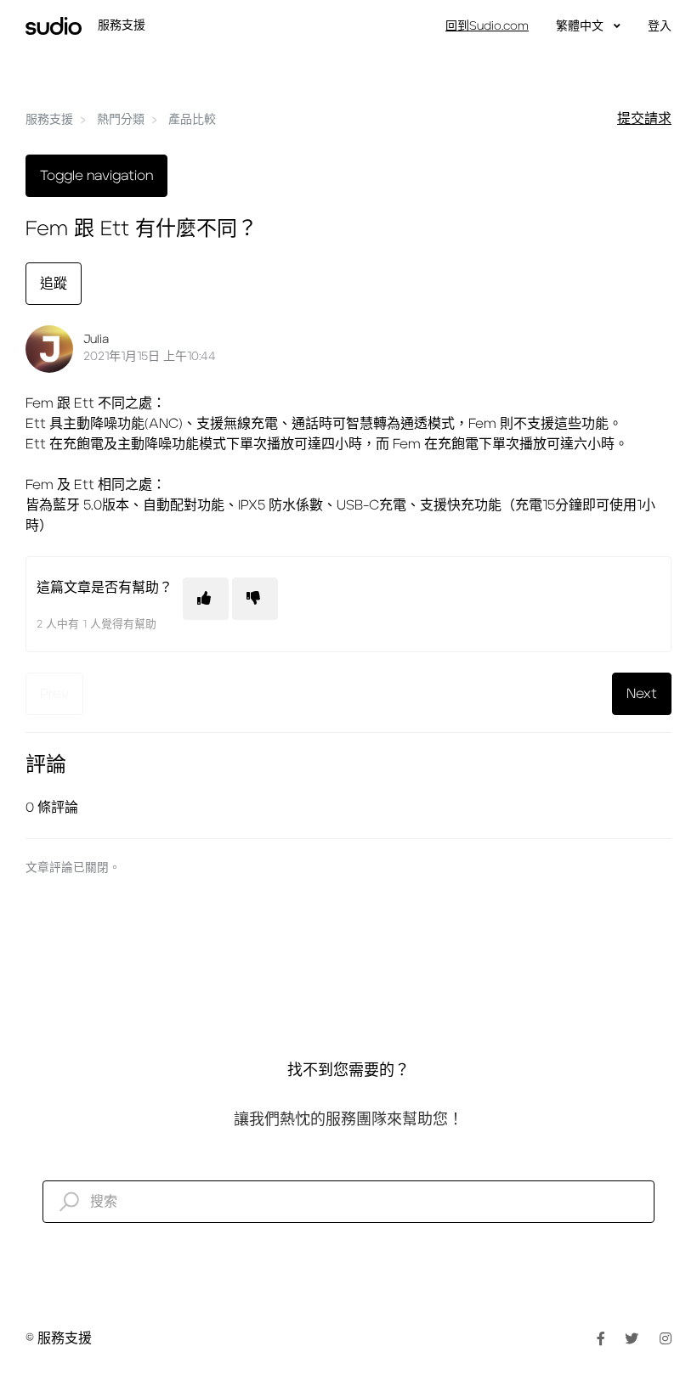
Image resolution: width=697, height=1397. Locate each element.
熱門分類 (120, 120)
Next (641, 694)
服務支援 (49, 120)
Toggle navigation (96, 176)
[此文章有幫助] (206, 598)
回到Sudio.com (487, 26)
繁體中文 (581, 26)
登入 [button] (660, 26)
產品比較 (192, 120)
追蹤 (53, 283)
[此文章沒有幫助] (255, 598)
